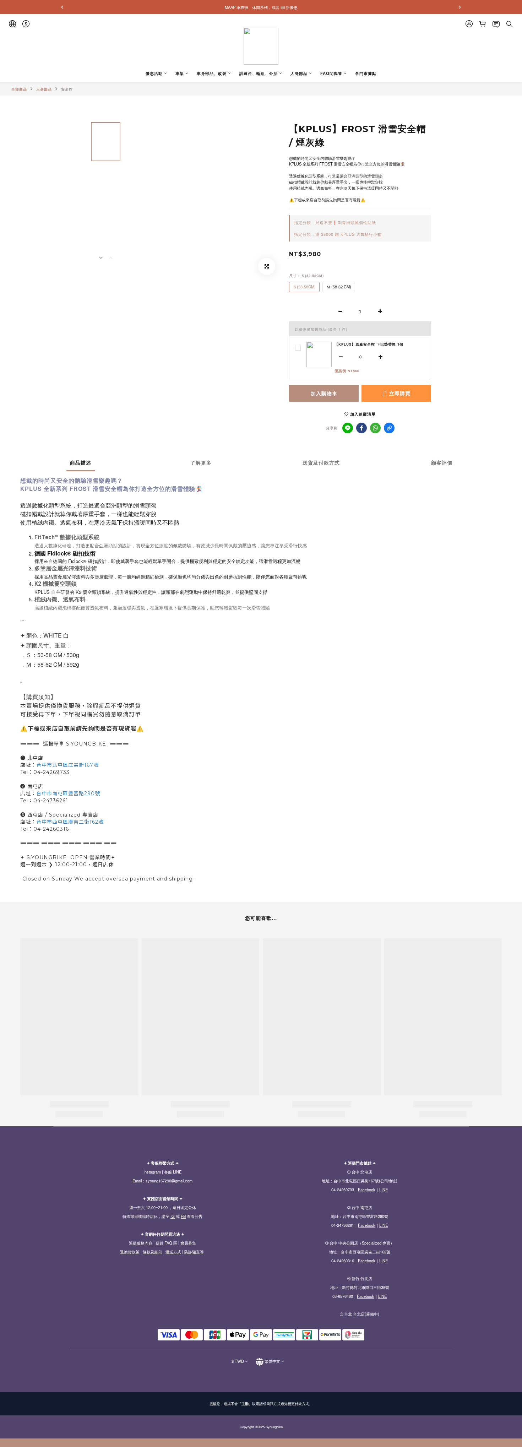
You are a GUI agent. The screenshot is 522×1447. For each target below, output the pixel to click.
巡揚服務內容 (140, 1243)
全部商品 (19, 89)
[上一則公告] (62, 7)
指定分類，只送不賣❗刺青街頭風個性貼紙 (335, 222)
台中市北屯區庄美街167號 (67, 765)
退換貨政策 (130, 1251)
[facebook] (361, 428)
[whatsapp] (375, 428)
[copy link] (389, 428)
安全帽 (67, 89)
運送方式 (173, 1251)
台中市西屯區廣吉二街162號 (70, 822)
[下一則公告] (460, 7)
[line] (347, 428)
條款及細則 (152, 1251)
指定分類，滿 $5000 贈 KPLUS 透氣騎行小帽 (338, 234)
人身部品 (44, 89)
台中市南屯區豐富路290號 (68, 793)
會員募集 (188, 1243)
